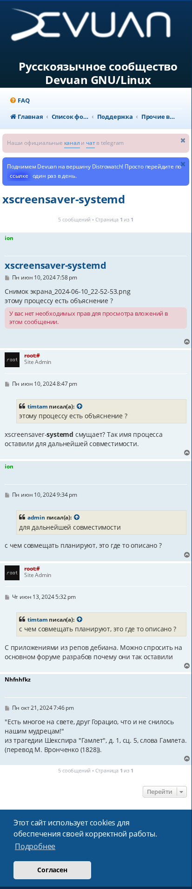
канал (72, 143)
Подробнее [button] (35, 846)
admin (36, 517)
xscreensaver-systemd (63, 199)
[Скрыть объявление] (183, 140)
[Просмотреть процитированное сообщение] (79, 406)
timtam (37, 406)
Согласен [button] (52, 869)
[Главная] (98, 28)
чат (90, 143)
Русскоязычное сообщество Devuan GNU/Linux (98, 73)
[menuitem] (19, 100)
